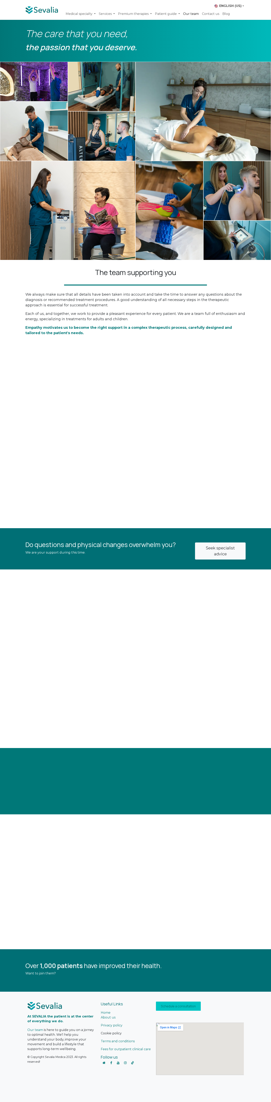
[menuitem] (80, 14)
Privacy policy (111, 1025)
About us (108, 1017)
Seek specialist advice (220, 551)
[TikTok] (132, 1063)
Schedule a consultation (178, 1006)
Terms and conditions (118, 1041)
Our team (35, 1030)
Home (106, 1012)
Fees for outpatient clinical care (126, 1049)
